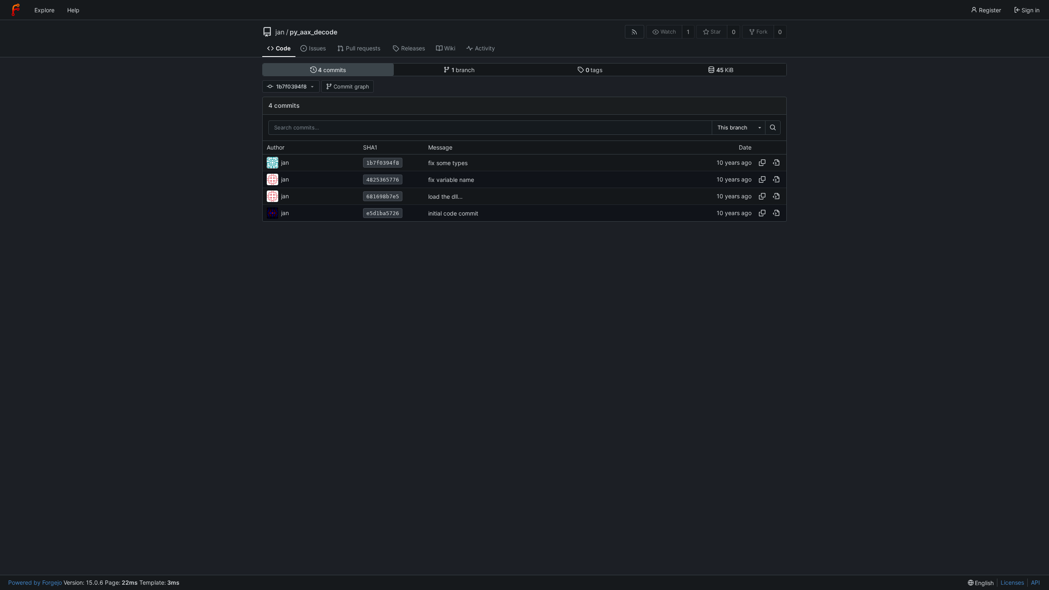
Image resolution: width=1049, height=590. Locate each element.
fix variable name (451, 179)
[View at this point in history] (776, 163)
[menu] (981, 582)
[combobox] (738, 127)
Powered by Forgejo (35, 582)
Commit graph (351, 86)
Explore (44, 10)
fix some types (448, 162)
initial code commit (453, 213)
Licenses (1012, 582)
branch (463, 69)
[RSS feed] (634, 32)
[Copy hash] (762, 163)
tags (594, 69)
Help (73, 10)
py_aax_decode (313, 32)
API (1035, 582)
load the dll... (445, 196)
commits (332, 69)
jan (279, 32)
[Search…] (773, 127)
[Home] (15, 9)
